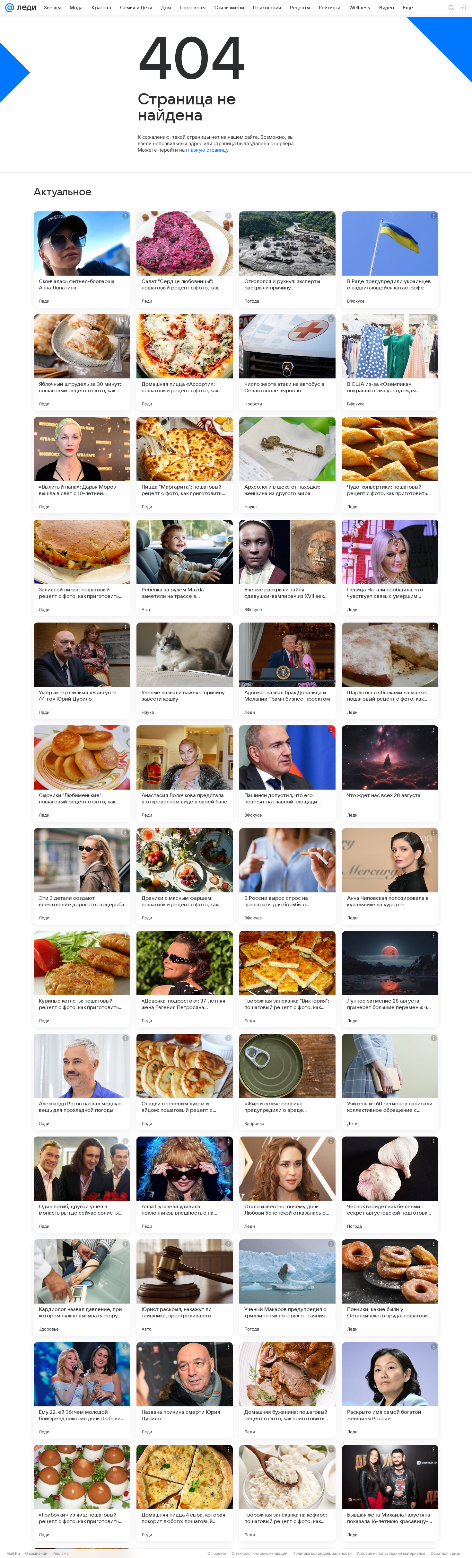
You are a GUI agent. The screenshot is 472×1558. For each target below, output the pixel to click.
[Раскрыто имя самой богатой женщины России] (390, 1390)
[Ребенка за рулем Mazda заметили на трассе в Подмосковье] (184, 568)
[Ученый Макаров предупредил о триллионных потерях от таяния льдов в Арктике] (287, 1287)
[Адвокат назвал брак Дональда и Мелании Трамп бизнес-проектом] (287, 671)
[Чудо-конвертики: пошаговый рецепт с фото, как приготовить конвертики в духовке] (390, 465)
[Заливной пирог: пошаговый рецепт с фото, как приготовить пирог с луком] (82, 568)
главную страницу (207, 150)
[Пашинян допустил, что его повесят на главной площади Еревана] (287, 773)
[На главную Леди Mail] (25, 7)
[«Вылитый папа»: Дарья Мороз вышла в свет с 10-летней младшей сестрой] (82, 465)
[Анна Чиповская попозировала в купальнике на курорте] (390, 876)
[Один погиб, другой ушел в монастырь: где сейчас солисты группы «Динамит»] (82, 1185)
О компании (36, 1553)
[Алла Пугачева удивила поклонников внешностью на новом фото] (184, 1185)
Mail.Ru (13, 1553)
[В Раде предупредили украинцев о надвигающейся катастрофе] (390, 259)
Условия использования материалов (391, 1553)
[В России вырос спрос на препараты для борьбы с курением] (287, 876)
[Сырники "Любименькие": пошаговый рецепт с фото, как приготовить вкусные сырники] (82, 773)
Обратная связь (445, 1553)
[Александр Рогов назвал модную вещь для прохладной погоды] (82, 1082)
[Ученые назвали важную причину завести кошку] (184, 671)
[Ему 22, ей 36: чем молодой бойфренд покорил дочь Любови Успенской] (82, 1390)
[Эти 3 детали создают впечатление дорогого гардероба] (82, 876)
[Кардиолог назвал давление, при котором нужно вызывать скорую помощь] (82, 1287)
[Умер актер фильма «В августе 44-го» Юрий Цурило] (82, 671)
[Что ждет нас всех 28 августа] (390, 773)
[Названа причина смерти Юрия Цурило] (184, 1390)
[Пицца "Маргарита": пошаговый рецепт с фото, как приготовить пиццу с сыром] (184, 465)
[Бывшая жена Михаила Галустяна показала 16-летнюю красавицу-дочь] (390, 1493)
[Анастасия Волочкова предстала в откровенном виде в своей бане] (184, 773)
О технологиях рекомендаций (259, 1553)
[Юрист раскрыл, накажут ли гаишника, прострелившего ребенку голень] (184, 1287)
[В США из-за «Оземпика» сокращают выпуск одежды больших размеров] (390, 362)
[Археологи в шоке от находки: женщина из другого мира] (287, 465)
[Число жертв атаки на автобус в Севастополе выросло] (287, 362)
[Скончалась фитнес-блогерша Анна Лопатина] (82, 259)
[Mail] (9, 7)
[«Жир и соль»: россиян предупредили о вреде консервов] (287, 1082)
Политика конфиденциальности (322, 1553)
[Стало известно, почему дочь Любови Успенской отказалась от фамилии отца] (287, 1185)
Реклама (60, 1553)
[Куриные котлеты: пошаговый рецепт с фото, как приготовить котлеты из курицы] (82, 979)
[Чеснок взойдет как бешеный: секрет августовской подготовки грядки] (390, 1185)
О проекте (216, 1553)
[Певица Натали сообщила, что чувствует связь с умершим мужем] (390, 568)
